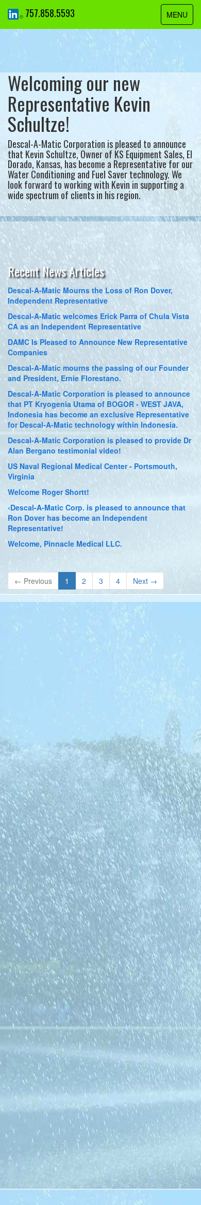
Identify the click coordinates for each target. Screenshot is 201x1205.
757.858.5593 (50, 13)
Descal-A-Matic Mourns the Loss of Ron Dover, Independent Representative (90, 295)
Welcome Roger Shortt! (48, 492)
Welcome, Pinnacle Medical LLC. (65, 543)
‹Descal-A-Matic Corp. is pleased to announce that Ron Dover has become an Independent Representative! (97, 517)
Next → (145, 581)
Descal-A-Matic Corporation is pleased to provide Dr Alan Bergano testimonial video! (99, 445)
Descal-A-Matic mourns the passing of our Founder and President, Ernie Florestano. (98, 373)
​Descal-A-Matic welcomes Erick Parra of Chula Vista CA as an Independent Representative (98, 321)
